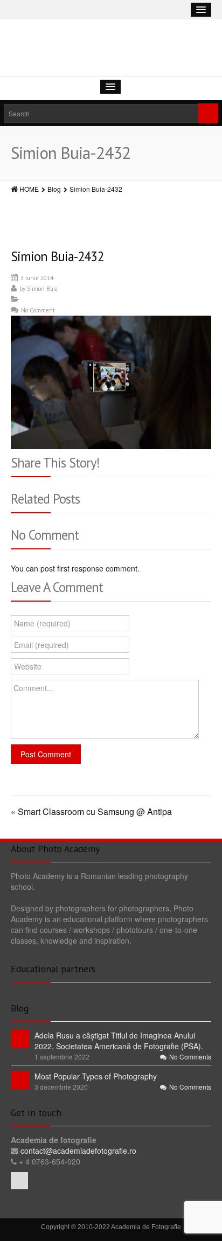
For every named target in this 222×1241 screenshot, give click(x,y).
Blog (54, 188)
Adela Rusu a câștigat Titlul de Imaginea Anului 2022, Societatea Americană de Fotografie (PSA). (118, 1040)
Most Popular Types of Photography (95, 1076)
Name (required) (42, 623)
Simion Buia (42, 288)
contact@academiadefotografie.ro (77, 1150)
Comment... (33, 687)
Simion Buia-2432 (57, 256)
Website (27, 666)
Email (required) (41, 644)
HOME (29, 188)
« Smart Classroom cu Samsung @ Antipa (91, 811)
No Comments (190, 1056)
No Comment (38, 310)
